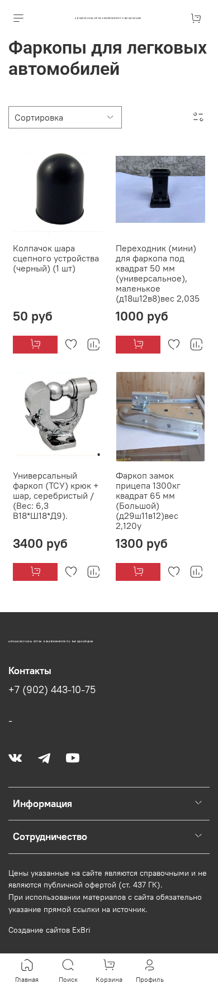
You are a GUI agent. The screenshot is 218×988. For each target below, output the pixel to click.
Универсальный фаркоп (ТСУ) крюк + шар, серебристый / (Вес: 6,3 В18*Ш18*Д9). (55, 495)
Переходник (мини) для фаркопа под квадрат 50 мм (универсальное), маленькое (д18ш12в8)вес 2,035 (158, 273)
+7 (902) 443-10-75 (52, 690)
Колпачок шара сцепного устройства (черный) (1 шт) (56, 258)
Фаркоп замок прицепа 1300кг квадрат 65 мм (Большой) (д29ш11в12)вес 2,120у (148, 500)
